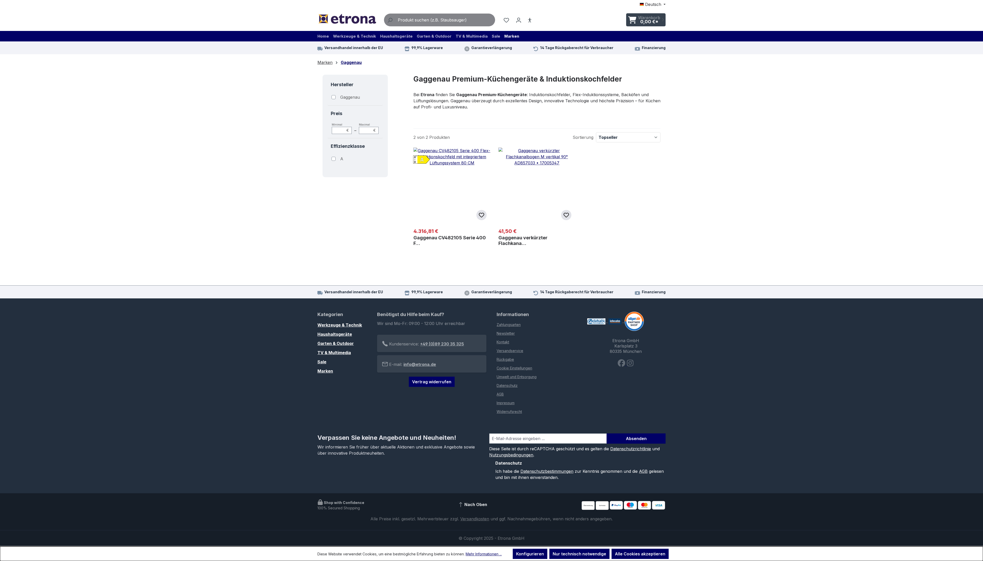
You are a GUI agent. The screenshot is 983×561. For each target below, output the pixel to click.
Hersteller (342, 84)
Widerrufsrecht (509, 411)
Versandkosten (474, 518)
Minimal (340, 127)
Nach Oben (475, 504)
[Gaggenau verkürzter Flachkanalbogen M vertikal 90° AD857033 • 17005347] (537, 186)
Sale (321, 361)
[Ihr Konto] (518, 20)
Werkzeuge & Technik (339, 325)
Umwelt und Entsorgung (517, 377)
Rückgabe (505, 359)
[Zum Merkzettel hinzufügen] (481, 215)
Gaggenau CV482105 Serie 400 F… (449, 240)
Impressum (506, 403)
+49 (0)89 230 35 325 (442, 343)
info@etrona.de (419, 364)
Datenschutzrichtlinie (630, 448)
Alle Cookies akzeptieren (640, 553)
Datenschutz (507, 385)
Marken (325, 371)
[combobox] (445, 20)
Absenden (636, 438)
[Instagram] (630, 364)
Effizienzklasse (348, 146)
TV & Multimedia (334, 352)
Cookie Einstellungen (514, 368)
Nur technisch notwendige (579, 553)
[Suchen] (390, 20)
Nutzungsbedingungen (511, 454)
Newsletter (506, 333)
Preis (336, 113)
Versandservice (510, 351)
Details (537, 266)
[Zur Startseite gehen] (347, 19)
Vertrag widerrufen (431, 381)
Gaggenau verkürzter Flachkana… (523, 240)
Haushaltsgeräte (334, 334)
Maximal (367, 127)
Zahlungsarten (509, 324)
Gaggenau (350, 97)
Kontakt (503, 342)
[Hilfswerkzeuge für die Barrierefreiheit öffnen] (530, 20)
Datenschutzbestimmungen (546, 471)
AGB (500, 394)
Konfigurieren (530, 553)
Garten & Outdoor (335, 343)
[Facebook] (622, 364)
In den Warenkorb (454, 268)
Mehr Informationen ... (484, 554)
